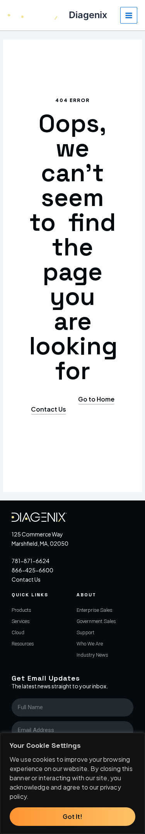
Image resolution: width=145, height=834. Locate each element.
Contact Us (26, 579)
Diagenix (88, 14)
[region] (72, 783)
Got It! (72, 816)
